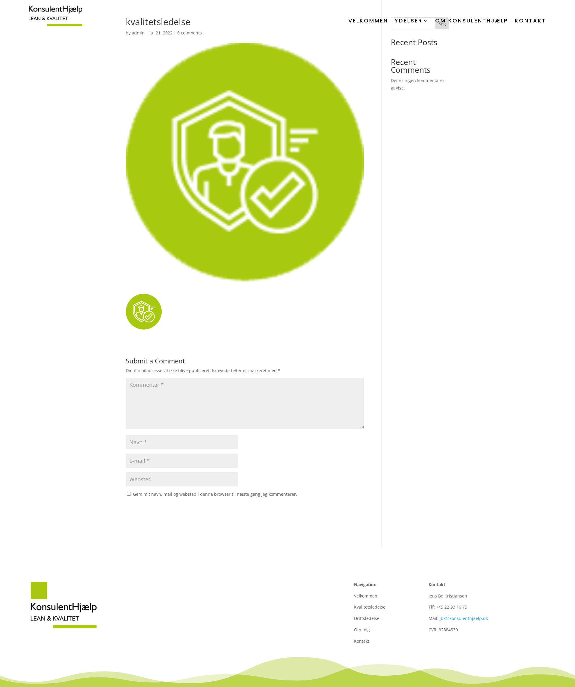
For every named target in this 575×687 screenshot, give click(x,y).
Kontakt (530, 20)
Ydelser (409, 20)
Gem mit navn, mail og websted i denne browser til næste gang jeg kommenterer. (215, 494)
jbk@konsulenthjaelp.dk (464, 618)
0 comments (189, 33)
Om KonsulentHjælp (471, 20)
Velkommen (368, 20)
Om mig (362, 630)
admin (138, 33)
